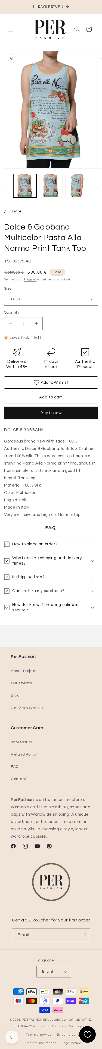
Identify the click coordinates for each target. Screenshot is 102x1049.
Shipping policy (69, 1034)
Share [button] (16, 211)
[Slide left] (6, 187)
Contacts (20, 779)
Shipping (30, 279)
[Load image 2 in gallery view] (50, 185)
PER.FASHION (32, 1019)
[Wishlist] (87, 1034)
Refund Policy (24, 754)
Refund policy (52, 1026)
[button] (11, 29)
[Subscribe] (84, 935)
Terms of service (39, 1034)
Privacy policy (78, 1026)
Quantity (11, 312)
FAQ (14, 767)
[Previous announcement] (10, 7)
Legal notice (71, 1043)
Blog (15, 695)
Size (8, 288)
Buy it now (51, 413)
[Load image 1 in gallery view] (24, 185)
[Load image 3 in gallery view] (76, 185)
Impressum (21, 742)
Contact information (41, 1043)
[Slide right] (96, 187)
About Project (24, 671)
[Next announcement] (92, 7)
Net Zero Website (28, 708)
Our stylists (21, 683)
